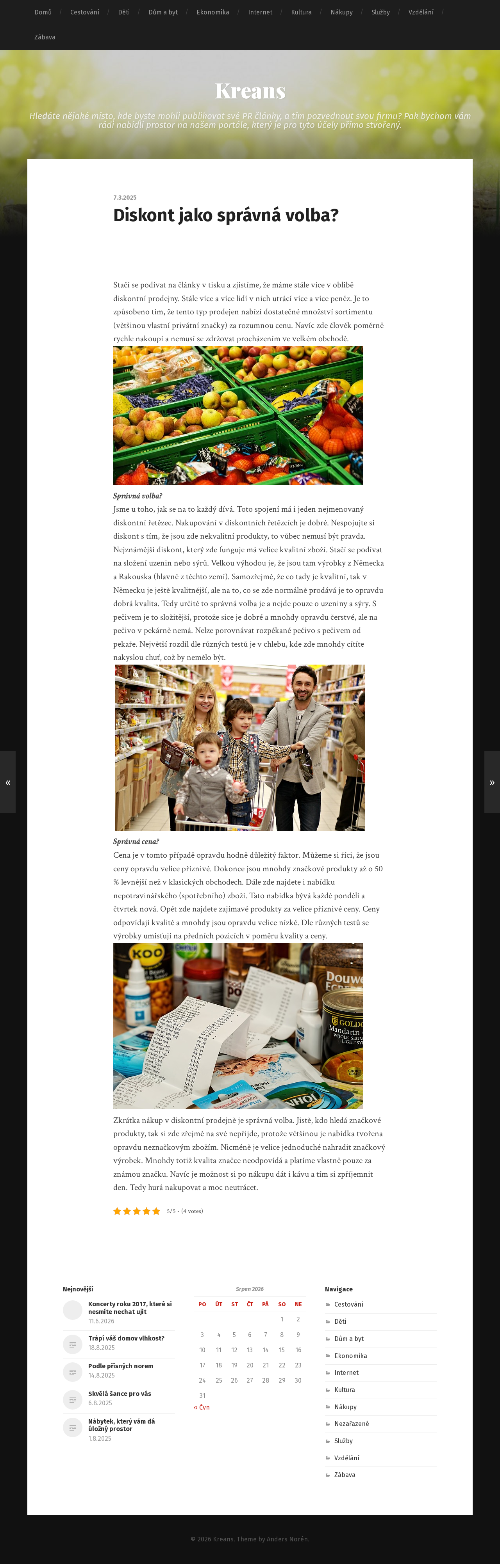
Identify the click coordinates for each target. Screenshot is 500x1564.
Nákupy (341, 12)
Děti (124, 12)
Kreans (250, 89)
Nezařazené (351, 1423)
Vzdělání (421, 12)
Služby (380, 12)
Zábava (44, 37)
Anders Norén (287, 1539)
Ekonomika (212, 12)
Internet (260, 12)
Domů (43, 12)
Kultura (301, 12)
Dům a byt (163, 12)
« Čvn (202, 1407)
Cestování (84, 12)
